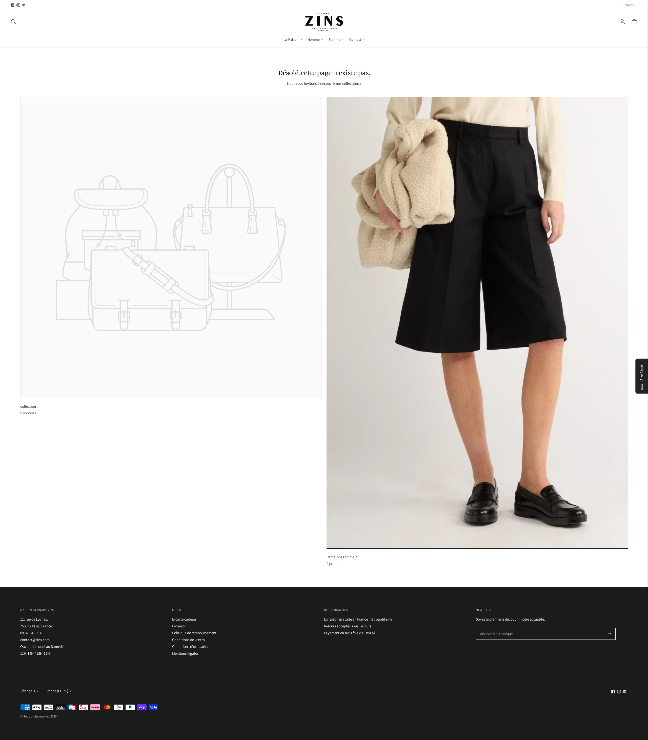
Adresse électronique (495, 628)
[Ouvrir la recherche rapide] (13, 21)
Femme (334, 39)
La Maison (291, 39)
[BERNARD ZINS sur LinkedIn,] (24, 5)
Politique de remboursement (194, 632)
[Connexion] (622, 21)
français (628, 5)
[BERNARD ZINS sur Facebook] (12, 5)
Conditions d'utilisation (190, 646)
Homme (314, 39)
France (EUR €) (57, 690)
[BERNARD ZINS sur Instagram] (18, 5)
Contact (355, 39)
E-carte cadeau (184, 619)
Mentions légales (185, 653)
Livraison (179, 626)
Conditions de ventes (188, 639)
